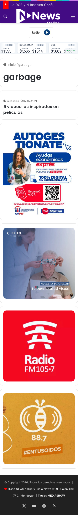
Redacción (12, 100)
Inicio (11, 65)
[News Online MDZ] (39, 16)
